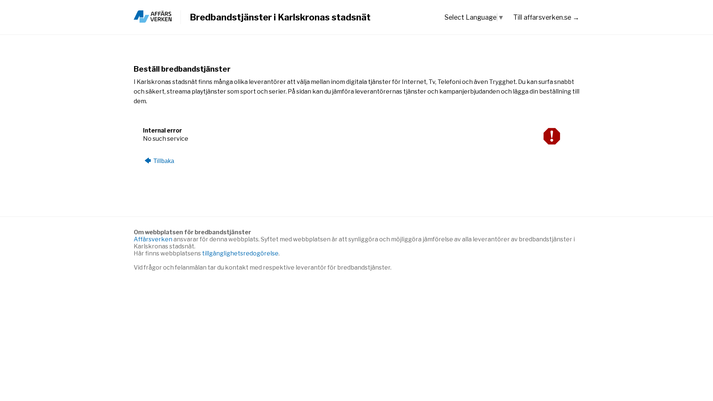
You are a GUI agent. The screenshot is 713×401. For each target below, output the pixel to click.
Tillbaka (163, 161)
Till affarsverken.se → (546, 17)
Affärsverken (153, 239)
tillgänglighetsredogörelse (240, 253)
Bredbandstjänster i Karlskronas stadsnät (280, 17)
